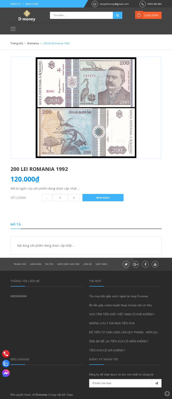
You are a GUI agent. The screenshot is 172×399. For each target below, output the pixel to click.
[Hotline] (6, 354)
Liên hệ (87, 264)
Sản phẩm (35, 264)
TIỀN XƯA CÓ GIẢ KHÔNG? (107, 350)
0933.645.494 (155, 3)
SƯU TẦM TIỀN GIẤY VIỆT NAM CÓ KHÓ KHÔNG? (121, 314)
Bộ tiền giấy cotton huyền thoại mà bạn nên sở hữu (120, 305)
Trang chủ (20, 264)
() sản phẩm (151, 15)
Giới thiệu (101, 264)
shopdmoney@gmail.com (114, 3)
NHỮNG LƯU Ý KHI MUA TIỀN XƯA (112, 323)
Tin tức (49, 264)
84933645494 (18, 296)
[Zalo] (6, 363)
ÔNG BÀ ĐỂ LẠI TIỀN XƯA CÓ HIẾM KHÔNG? (118, 341)
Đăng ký (15, 3)
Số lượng (18, 198)
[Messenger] (6, 373)
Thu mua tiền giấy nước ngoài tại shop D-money (118, 296)
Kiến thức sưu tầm (68, 264)
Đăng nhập (32, 3)
